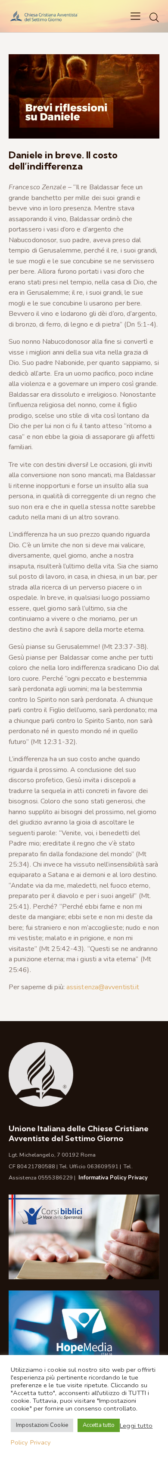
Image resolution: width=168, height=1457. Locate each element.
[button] (135, 16)
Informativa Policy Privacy (113, 1178)
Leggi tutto (136, 1425)
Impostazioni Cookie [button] (42, 1425)
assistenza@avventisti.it (102, 987)
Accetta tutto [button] (99, 1425)
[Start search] (154, 17)
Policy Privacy (31, 1442)
